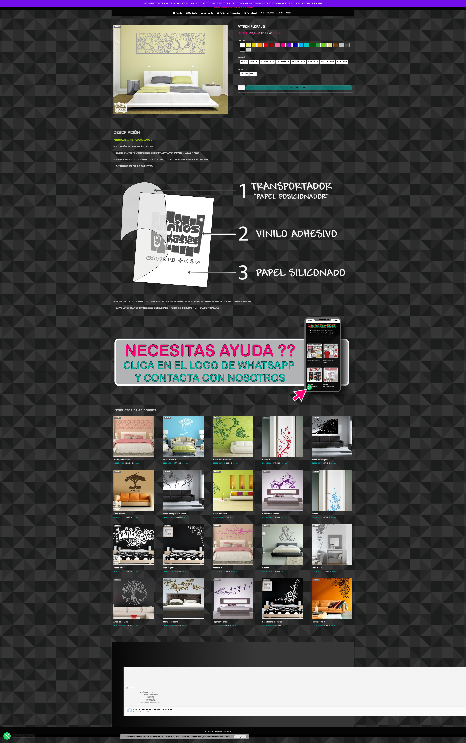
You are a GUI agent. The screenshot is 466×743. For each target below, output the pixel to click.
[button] (7, 736)
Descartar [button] (317, 3)
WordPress (148, 740)
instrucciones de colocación (153, 308)
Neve (116, 740)
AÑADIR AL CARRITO (299, 87)
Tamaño (242, 57)
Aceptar (240, 737)
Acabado (243, 69)
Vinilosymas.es (140, 709)
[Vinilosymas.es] (132, 689)
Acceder (290, 13)
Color (241, 41)
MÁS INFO (228, 737)
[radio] (242, 45)
